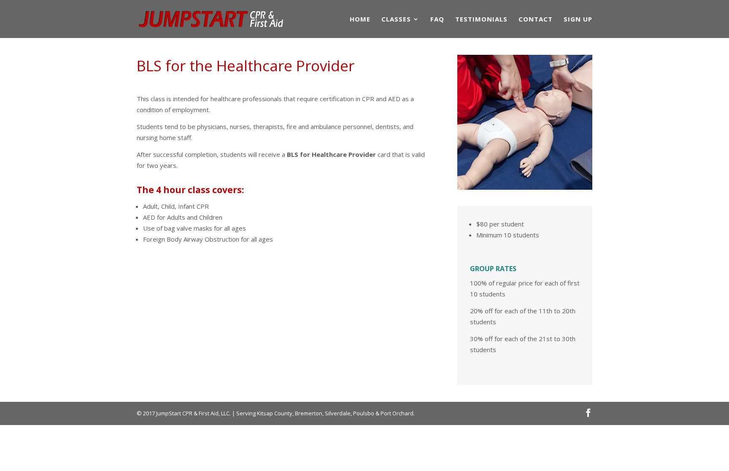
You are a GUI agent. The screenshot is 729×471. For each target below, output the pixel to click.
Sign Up (578, 19)
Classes (396, 19)
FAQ (437, 19)
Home (360, 19)
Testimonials (481, 19)
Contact (535, 19)
